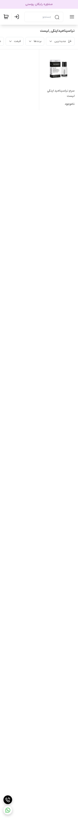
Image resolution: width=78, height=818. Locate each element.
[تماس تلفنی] (7, 799)
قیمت (17, 41)
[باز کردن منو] (71, 16)
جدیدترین (60, 41)
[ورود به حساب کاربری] (17, 16)
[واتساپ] (7, 810)
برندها (37, 41)
